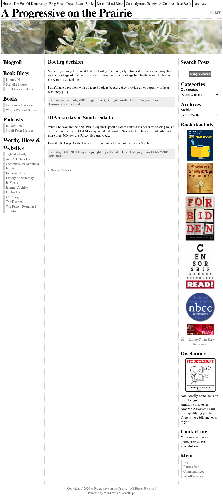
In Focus (12, 182)
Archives (187, 110)
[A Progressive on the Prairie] (111, 37)
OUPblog (12, 197)
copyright (102, 100)
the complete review (19, 105)
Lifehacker (13, 192)
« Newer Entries (59, 170)
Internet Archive (17, 187)
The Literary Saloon (19, 89)
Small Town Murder (19, 130)
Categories (189, 89)
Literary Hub (14, 79)
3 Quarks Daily (16, 154)
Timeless (12, 211)
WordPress (111, 492)
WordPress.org (193, 476)
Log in (187, 462)
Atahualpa (128, 492)
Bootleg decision (65, 61)
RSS (218, 12)
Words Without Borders (22, 110)
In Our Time (14, 125)
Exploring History (18, 173)
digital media (119, 100)
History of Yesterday (20, 177)
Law (133, 100)
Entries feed (191, 466)
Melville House (16, 84)
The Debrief (14, 201)
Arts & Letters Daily (19, 159)
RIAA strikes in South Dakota (80, 117)
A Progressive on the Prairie (66, 12)
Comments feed (193, 471)
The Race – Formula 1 (21, 206)
